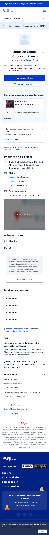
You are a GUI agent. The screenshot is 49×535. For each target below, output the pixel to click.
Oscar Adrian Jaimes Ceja (15, 396)
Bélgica (20, 502)
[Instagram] (24, 515)
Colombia (33, 502)
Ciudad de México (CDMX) (34, 26)
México (26, 502)
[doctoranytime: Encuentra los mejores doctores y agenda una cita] (3, 25)
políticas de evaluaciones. (27, 271)
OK (42, 531)
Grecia (14, 502)
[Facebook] (18, 515)
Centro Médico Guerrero (14, 409)
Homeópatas (14, 26)
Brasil (33, 505)
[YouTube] (31, 515)
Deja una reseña (24, 280)
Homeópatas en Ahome (14, 383)
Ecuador (17, 505)
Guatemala (25, 505)
